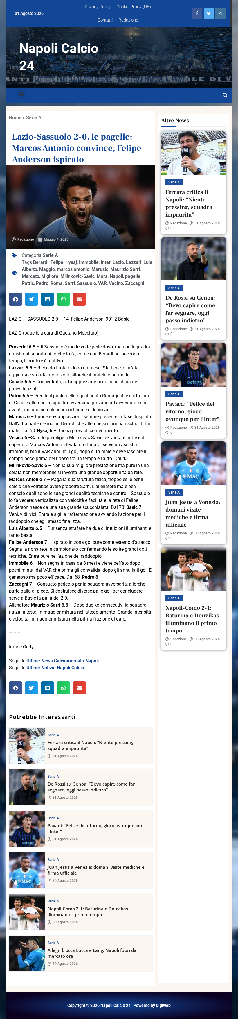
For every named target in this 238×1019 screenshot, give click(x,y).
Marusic (99, 269)
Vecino (116, 283)
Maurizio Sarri (125, 269)
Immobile (89, 262)
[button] (21, 94)
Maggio (47, 269)
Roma (57, 283)
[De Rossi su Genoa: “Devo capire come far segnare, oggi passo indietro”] (27, 787)
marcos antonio (73, 269)
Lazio (118, 262)
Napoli (116, 276)
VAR (102, 283)
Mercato (30, 276)
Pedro (42, 283)
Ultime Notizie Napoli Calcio (55, 668)
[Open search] (225, 95)
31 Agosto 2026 (65, 756)
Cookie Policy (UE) (133, 6)
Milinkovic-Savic (77, 276)
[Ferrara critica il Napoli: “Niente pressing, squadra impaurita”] (27, 746)
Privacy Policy (98, 6)
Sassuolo (86, 283)
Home (15, 117)
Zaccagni (134, 283)
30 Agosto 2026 (65, 880)
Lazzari (133, 262)
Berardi (40, 262)
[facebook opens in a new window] (197, 13)
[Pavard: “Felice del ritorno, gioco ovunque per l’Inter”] (27, 829)
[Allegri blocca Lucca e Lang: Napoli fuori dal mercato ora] (27, 953)
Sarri (70, 283)
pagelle (132, 276)
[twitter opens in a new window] (209, 13)
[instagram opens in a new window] (220, 13)
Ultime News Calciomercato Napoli (62, 661)
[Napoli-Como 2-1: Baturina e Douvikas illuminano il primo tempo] (27, 912)
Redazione (128, 20)
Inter (106, 262)
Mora (102, 276)
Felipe (57, 262)
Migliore (49, 276)
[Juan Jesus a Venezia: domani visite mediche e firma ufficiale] (27, 870)
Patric (28, 283)
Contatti (105, 20)
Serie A (34, 117)
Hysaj (71, 262)
